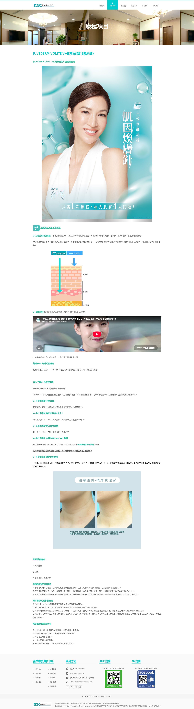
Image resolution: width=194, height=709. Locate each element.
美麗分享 (134, 6)
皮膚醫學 (53, 669)
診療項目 (112, 6)
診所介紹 (38, 669)
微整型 (52, 678)
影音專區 (145, 6)
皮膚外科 (53, 673)
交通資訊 (38, 682)
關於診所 (102, 6)
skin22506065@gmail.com (83, 682)
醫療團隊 (38, 673)
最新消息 (123, 6)
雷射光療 (53, 682)
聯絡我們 (156, 6)
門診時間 (38, 678)
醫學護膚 (53, 686)
